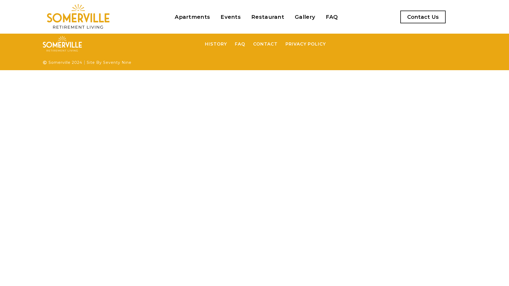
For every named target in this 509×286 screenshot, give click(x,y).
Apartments (192, 17)
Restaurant (267, 17)
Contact (265, 44)
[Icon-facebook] (366, 17)
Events (231, 17)
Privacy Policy (306, 44)
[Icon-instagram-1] (377, 17)
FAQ (332, 17)
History (216, 44)
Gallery (305, 17)
